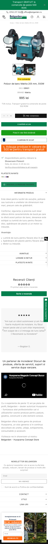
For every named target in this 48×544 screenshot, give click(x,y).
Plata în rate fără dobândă (24, 133)
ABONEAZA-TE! (12, 538)
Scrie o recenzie (24, 293)
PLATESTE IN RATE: (10, 173)
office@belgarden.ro (33, 12)
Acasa (12, 23)
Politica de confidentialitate (32, 487)
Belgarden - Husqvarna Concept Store (20, 439)
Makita (28, 92)
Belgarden (17, 17)
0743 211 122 (15, 12)
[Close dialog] (44, 514)
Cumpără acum (24, 124)
